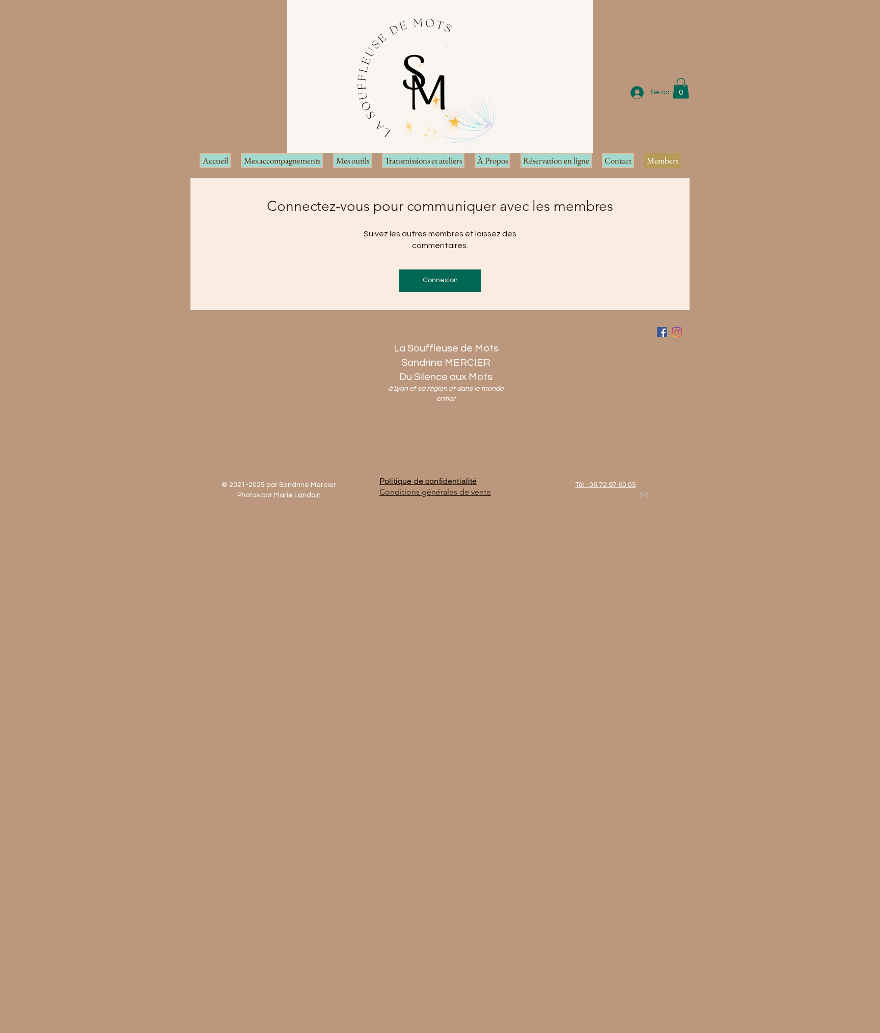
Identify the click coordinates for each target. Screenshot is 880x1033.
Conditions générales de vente (435, 492)
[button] (681, 88)
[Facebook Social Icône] (662, 332)
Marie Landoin (297, 495)
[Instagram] (677, 332)
